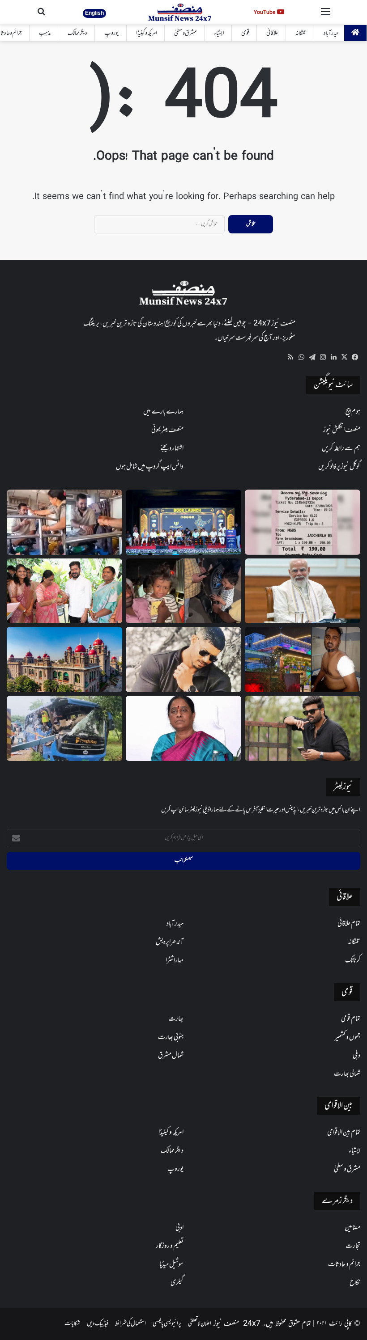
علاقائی (272, 33)
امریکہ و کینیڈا (146, 33)
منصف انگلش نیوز (341, 430)
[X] (344, 357)
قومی (245, 33)
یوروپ (111, 33)
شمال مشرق (171, 1055)
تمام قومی (350, 1019)
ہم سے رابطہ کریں (341, 448)
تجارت (353, 1246)
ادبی (179, 1227)
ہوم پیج (353, 411)
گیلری (177, 1282)
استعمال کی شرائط (130, 1324)
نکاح (355, 1282)
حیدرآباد (331, 33)
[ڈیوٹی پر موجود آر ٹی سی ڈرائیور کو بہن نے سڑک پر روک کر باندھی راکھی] (64, 522)
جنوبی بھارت (171, 1037)
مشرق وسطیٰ (185, 33)
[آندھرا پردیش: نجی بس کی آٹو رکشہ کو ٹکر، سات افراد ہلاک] (64, 728)
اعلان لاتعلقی (199, 1324)
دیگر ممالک (77, 33)
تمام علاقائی (348, 923)
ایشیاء (219, 33)
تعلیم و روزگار (170, 1246)
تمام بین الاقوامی (343, 1132)
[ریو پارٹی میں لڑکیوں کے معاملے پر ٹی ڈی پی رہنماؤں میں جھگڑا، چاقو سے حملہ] (302, 659)
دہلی (356, 1055)
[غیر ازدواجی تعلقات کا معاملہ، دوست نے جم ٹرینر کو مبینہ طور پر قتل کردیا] (183, 659)
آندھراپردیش (170, 942)
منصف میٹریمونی (167, 430)
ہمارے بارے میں (163, 411)
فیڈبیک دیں (97, 1324)
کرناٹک (352, 960)
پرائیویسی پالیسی (167, 1324)
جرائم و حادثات (344, 1264)
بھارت (176, 1019)
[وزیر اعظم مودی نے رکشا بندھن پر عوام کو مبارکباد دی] (302, 591)
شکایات (72, 1324)
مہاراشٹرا (175, 960)
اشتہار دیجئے (172, 448)
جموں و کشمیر (347, 1037)
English (94, 13)
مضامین (352, 1227)
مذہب (45, 33)
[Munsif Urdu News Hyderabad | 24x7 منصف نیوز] (180, 12)
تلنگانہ (301, 33)
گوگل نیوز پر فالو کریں (339, 466)
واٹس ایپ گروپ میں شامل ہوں (150, 466)
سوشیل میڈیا (171, 1264)
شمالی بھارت (347, 1074)
